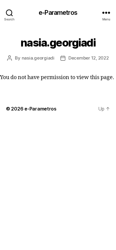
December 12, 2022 (88, 58)
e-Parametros (58, 12)
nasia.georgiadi (38, 58)
